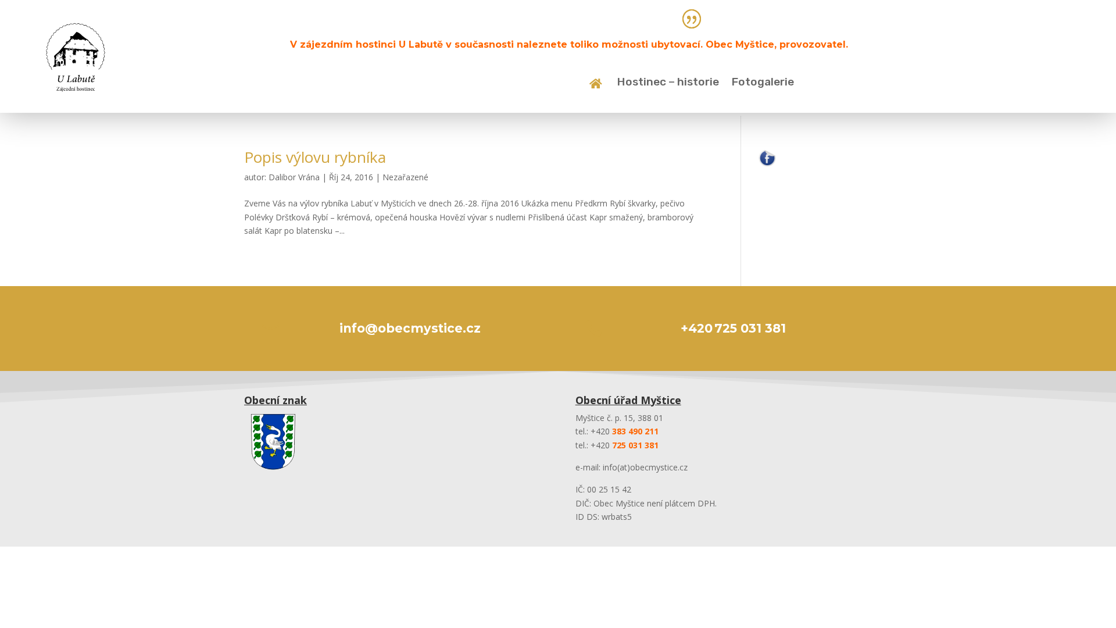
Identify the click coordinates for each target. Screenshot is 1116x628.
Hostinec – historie (668, 83)
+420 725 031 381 (733, 328)
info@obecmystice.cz (410, 328)
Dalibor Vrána (294, 177)
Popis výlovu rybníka (315, 157)
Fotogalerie (763, 83)
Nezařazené (405, 177)
